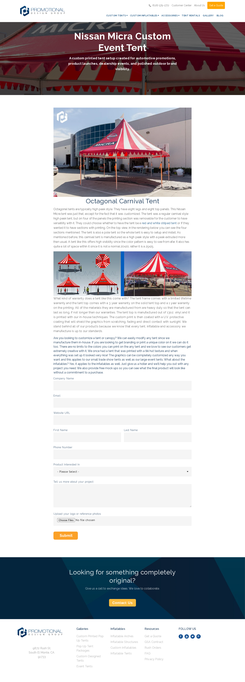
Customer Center (182, 5)
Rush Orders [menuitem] (153, 647)
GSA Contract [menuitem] (154, 642)
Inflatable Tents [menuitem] (121, 653)
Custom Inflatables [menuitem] (143, 15)
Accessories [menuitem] (169, 15)
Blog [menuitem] (220, 15)
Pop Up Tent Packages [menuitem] (84, 648)
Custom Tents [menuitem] (116, 15)
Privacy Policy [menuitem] (154, 659)
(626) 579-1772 (160, 5)
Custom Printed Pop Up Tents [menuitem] (90, 638)
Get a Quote (216, 5)
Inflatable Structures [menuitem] (124, 642)
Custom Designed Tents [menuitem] (88, 658)
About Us (199, 5)
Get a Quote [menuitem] (153, 636)
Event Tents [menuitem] (84, 666)
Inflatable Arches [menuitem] (121, 636)
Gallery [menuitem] (208, 15)
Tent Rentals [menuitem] (191, 15)
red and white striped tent (159, 223)
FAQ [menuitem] (148, 653)
